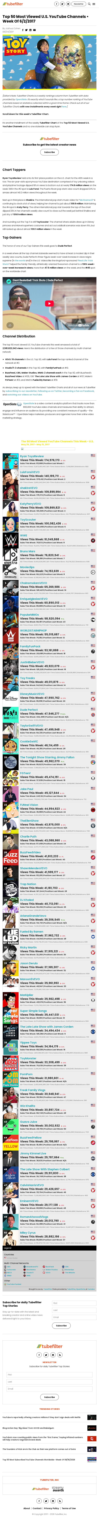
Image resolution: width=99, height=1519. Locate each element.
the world (20, 260)
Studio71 (30, 1273)
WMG (9, 1275)
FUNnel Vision (29, 805)
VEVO (48, 1273)
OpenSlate (21, 99)
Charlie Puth (28, 836)
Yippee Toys (28, 1042)
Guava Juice (28, 1122)
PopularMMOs (29, 615)
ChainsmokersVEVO (33, 583)
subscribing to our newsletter (21, 391)
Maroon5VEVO (30, 979)
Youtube (90, 1289)
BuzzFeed (50, 1267)
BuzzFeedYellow (31, 1137)
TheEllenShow (29, 821)
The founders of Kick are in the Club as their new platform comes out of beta (39, 1449)
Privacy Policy (51, 1508)
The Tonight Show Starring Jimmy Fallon (47, 757)
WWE (23, 535)
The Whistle (70, 1273)
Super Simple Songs (33, 1011)
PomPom (26, 1074)
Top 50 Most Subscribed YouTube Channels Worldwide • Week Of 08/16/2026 (39, 1460)
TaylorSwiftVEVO (31, 725)
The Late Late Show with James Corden (46, 1027)
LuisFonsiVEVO (30, 472)
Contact (37, 1508)
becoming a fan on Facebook (78, 391)
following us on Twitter (50, 391)
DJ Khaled (27, 900)
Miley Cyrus (28, 1233)
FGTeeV (25, 773)
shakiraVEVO (29, 488)
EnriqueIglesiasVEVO (34, 599)
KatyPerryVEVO (30, 504)
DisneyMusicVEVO (32, 694)
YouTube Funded (14, 1284)
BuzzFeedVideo (30, 852)
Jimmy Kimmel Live (33, 1153)
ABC (9, 1267)
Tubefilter (48, 1289)
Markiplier (26, 995)
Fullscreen (11, 1270)
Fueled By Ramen (31, 931)
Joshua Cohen (12, 28)
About (26, 1508)
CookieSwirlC (29, 741)
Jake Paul (26, 789)
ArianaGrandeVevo (33, 916)
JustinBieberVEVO (32, 662)
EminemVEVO (29, 1201)
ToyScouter (28, 519)
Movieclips (27, 567)
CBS (66, 1267)
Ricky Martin (28, 947)
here (64, 106)
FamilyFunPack (30, 646)
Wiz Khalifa (27, 1106)
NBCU (9, 1273)
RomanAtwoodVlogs (34, 1217)
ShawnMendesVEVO (33, 868)
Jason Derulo (29, 963)
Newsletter (78, 4)
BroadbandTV (32, 1267)
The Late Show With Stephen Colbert (45, 1169)
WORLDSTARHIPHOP (33, 630)
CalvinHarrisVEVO (32, 1185)
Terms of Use (69, 1508)
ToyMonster (28, 1058)
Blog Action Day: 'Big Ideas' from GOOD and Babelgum (28, 1428)
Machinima (31, 1270)
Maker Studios (52, 1270)
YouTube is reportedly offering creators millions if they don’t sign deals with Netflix (41, 1417)
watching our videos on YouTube (24, 394)
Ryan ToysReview (32, 456)
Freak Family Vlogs (32, 1090)
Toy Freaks (27, 678)
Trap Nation (28, 884)
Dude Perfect (29, 710)
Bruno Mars (27, 551)
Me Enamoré (86, 200)
